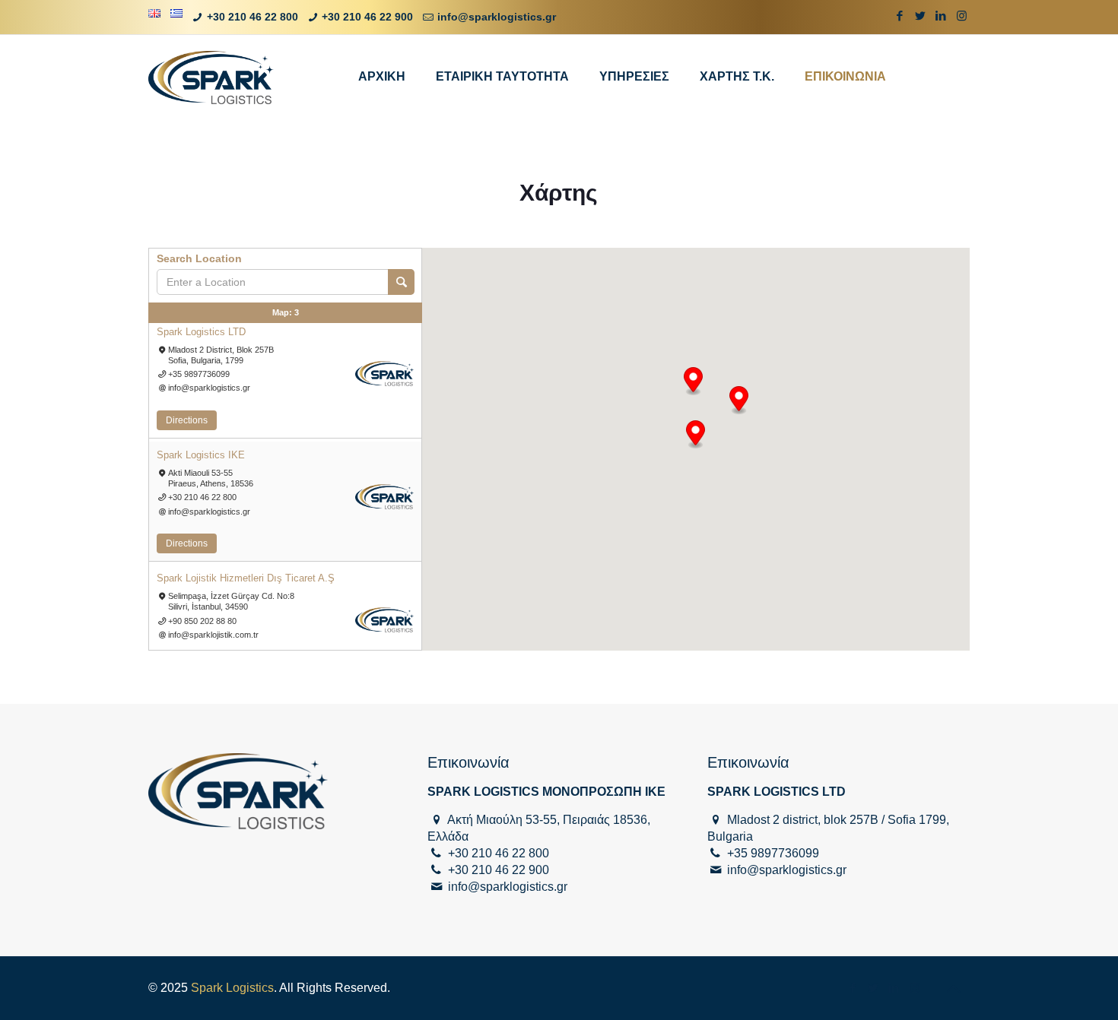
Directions (187, 420)
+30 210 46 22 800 (252, 17)
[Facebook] (900, 15)
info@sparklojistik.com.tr (213, 634)
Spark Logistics (232, 987)
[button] (693, 381)
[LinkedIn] (941, 15)
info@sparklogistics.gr (496, 17)
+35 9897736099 (199, 374)
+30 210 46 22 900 (367, 17)
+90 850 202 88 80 (202, 621)
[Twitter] (921, 15)
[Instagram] (962, 15)
